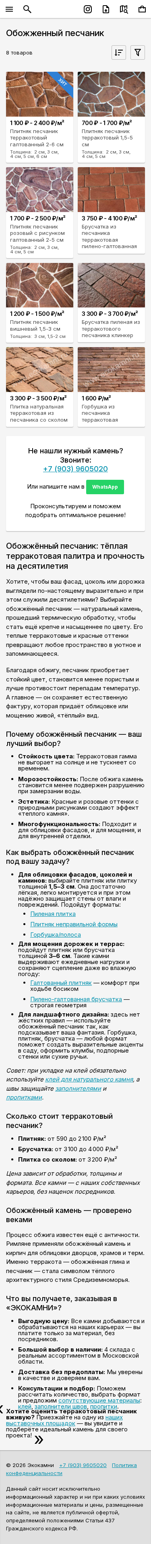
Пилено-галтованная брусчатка (76, 999)
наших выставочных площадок (64, 1420)
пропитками (24, 1097)
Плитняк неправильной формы (74, 924)
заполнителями (78, 1088)
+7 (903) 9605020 (75, 468)
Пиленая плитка (53, 914)
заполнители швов (61, 1406)
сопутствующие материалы (99, 1400)
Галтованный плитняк (61, 982)
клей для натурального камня (89, 1079)
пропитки (103, 1406)
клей (24, 1406)
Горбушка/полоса (55, 934)
